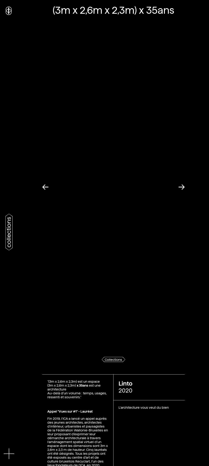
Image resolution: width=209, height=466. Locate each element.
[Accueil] (9, 10)
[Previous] (46, 187)
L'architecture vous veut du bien (144, 407)
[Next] (180, 187)
